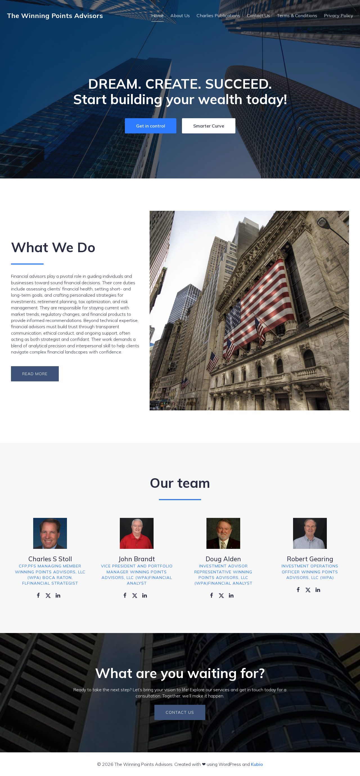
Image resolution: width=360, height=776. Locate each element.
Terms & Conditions (297, 15)
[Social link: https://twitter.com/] (50, 595)
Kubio (257, 764)
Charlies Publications (218, 15)
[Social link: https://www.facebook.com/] (40, 595)
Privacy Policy (338, 15)
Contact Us (258, 15)
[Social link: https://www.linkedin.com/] (60, 595)
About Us (180, 15)
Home (157, 15)
